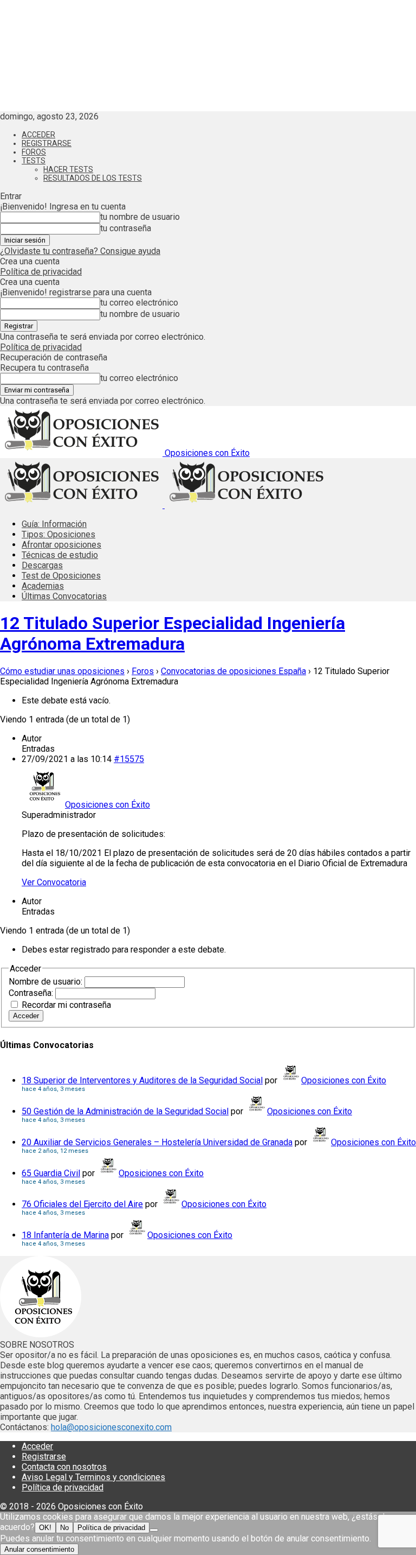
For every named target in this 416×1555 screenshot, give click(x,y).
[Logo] (82, 505)
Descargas (42, 565)
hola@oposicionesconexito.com (111, 1427)
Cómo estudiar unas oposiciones (62, 671)
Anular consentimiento (39, 1549)
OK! (45, 1528)
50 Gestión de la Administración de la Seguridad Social (125, 1111)
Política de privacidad (41, 271)
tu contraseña (125, 228)
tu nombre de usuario (140, 217)
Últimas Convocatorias (64, 596)
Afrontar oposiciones (61, 545)
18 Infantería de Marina (65, 1235)
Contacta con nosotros (64, 1467)
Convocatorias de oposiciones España (233, 671)
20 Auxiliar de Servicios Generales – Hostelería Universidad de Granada (157, 1142)
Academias (43, 586)
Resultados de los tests (92, 178)
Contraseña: (32, 993)
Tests (34, 160)
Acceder (38, 134)
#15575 (129, 759)
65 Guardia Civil (51, 1173)
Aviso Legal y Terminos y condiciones (93, 1477)
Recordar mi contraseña (66, 1005)
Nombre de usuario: (46, 981)
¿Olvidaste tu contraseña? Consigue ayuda (80, 251)
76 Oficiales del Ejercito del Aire (82, 1204)
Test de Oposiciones (61, 575)
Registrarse (47, 143)
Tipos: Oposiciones (58, 534)
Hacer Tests (68, 169)
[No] (154, 1530)
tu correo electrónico (139, 302)
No (64, 1528)
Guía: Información (54, 524)
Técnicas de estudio (60, 555)
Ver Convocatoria (54, 882)
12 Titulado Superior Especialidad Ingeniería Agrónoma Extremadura (172, 633)
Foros (34, 152)
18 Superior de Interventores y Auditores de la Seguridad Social (142, 1080)
